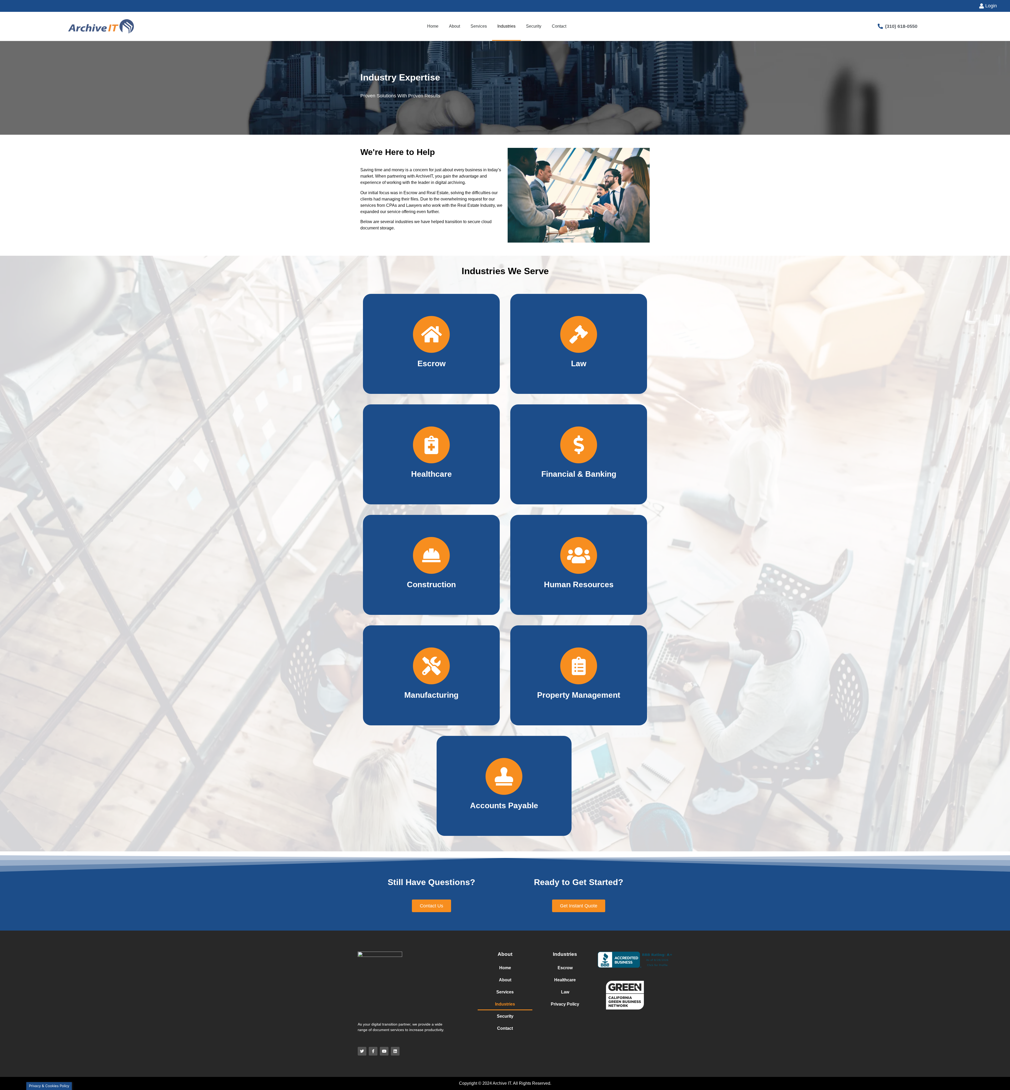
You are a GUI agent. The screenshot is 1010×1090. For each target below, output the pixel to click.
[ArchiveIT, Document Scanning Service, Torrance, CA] (636, 960)
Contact (559, 26)
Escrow (565, 968)
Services (479, 26)
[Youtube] (384, 1051)
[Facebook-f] (373, 1051)
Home (432, 26)
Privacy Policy (565, 1004)
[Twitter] (362, 1051)
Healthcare (565, 980)
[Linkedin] (395, 1051)
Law (565, 992)
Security (533, 26)
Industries (506, 26)
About (454, 26)
